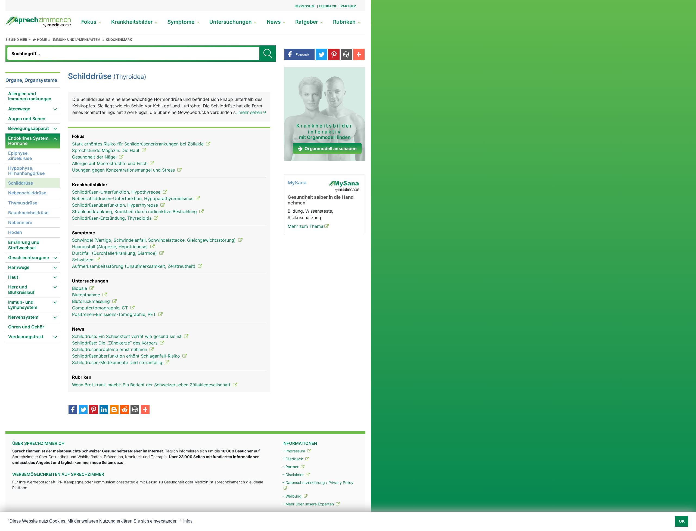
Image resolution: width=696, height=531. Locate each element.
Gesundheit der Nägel (95, 157)
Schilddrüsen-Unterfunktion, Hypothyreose (117, 192)
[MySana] (343, 186)
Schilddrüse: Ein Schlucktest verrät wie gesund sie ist (127, 336)
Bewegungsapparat (28, 128)
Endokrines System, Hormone (29, 140)
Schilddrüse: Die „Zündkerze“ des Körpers (115, 343)
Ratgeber (307, 22)
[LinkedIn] (104, 410)
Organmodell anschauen (330, 148)
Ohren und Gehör (26, 327)
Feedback (327, 6)
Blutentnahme (86, 294)
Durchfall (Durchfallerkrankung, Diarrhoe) (115, 253)
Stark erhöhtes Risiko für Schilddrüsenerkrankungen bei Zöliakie (138, 144)
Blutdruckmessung (91, 301)
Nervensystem (23, 317)
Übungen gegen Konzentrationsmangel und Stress (124, 170)
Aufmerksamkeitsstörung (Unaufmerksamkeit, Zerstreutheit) (134, 266)
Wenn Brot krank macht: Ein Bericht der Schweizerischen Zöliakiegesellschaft (152, 384)
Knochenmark (119, 40)
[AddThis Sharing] (145, 410)
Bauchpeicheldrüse (28, 212)
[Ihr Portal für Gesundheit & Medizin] (38, 21)
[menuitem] (32, 96)
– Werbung (292, 496)
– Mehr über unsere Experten (308, 504)
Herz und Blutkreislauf (21, 289)
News (274, 22)
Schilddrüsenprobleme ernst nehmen (110, 349)
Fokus (89, 22)
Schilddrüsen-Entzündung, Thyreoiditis (112, 218)
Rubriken (345, 22)
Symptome (181, 22)
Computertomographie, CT (100, 307)
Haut (13, 277)
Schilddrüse (20, 183)
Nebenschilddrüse (27, 192)
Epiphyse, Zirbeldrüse (20, 155)
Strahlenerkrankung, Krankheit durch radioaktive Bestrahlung (135, 211)
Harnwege (18, 267)
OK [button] (682, 521)
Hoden (15, 232)
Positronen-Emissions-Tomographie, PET (114, 314)
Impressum (305, 6)
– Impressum (294, 451)
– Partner (291, 466)
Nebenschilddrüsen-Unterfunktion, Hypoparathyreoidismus (133, 198)
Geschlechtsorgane (28, 257)
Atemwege (19, 108)
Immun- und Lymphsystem (76, 40)
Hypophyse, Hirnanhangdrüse (26, 170)
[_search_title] (267, 53)
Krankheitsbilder (132, 22)
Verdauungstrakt (26, 336)
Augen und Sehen (26, 118)
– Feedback (293, 459)
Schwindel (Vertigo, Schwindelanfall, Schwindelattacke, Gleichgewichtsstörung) (154, 240)
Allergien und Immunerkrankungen (29, 96)
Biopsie (80, 288)
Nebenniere (20, 222)
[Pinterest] (93, 410)
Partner (348, 6)
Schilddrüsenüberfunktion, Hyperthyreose (115, 205)
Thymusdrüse (22, 203)
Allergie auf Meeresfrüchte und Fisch (110, 163)
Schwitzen (83, 259)
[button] (299, 54)
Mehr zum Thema (305, 226)
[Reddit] (124, 410)
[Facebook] (73, 410)
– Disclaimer (293, 474)
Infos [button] (187, 521)
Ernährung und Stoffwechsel (23, 245)
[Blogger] (114, 410)
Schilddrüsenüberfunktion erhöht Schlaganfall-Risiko (126, 356)
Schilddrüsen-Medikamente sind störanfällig (118, 362)
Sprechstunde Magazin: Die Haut (106, 150)
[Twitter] (83, 410)
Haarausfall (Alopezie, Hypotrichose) (110, 246)
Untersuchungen (231, 22)
